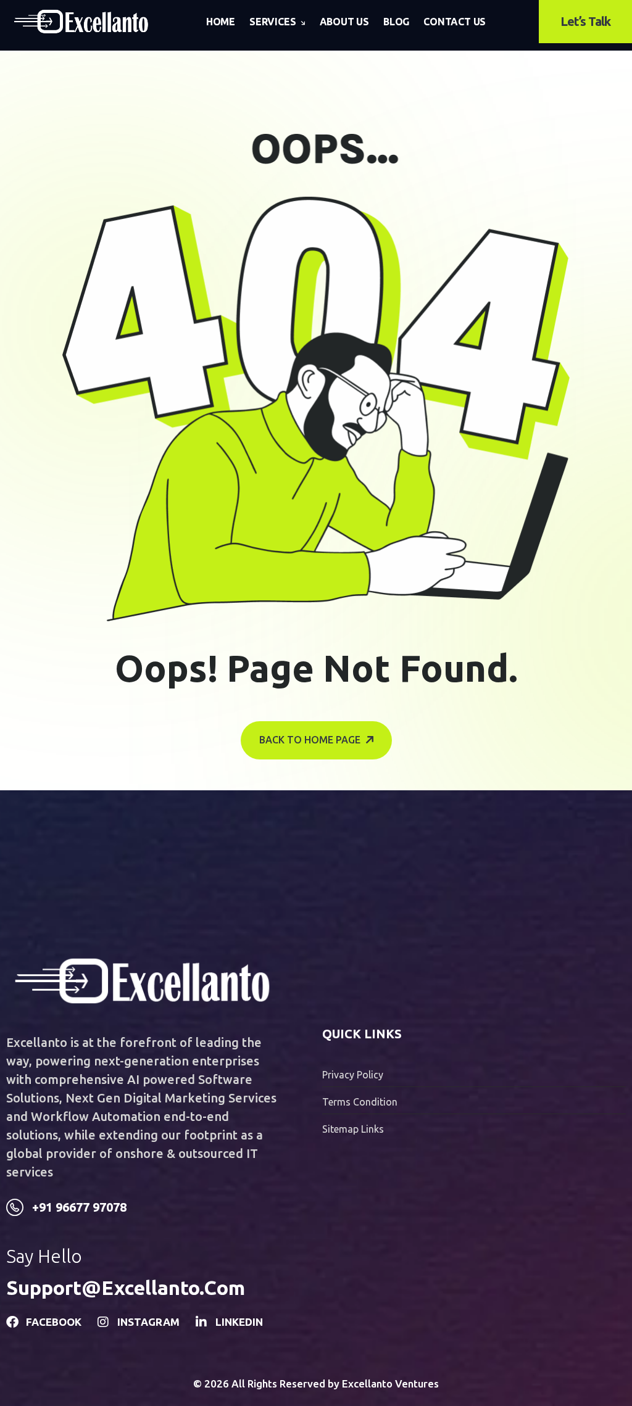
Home (220, 21)
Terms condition (359, 1101)
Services (272, 21)
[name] (81, 22)
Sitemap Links (353, 1129)
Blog (396, 21)
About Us (344, 21)
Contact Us (454, 21)
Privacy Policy (352, 1074)
